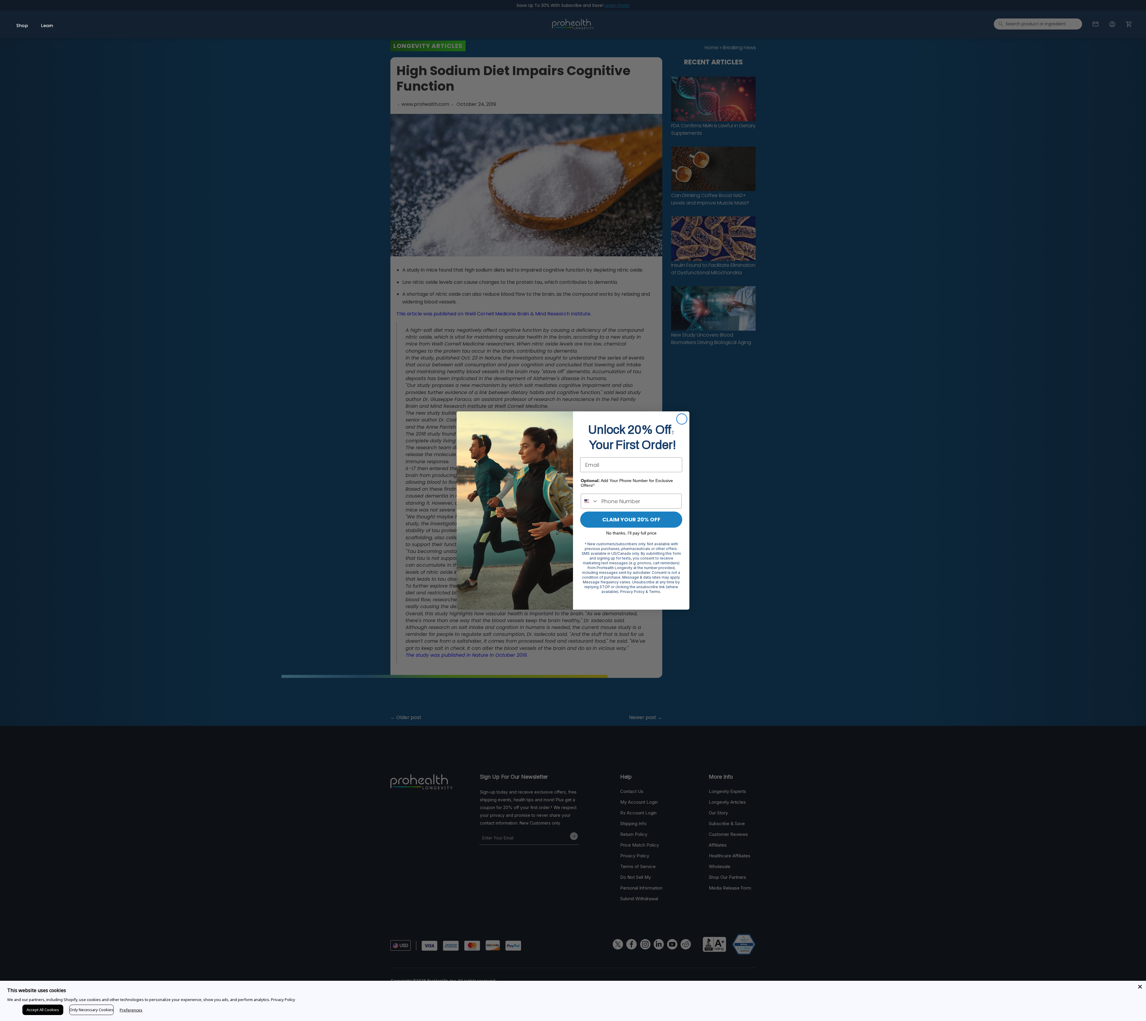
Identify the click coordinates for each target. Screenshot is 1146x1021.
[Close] (1140, 987)
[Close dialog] (682, 419)
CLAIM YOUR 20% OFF (631, 519)
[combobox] (589, 501)
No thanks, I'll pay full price (631, 533)
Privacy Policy (283, 999)
